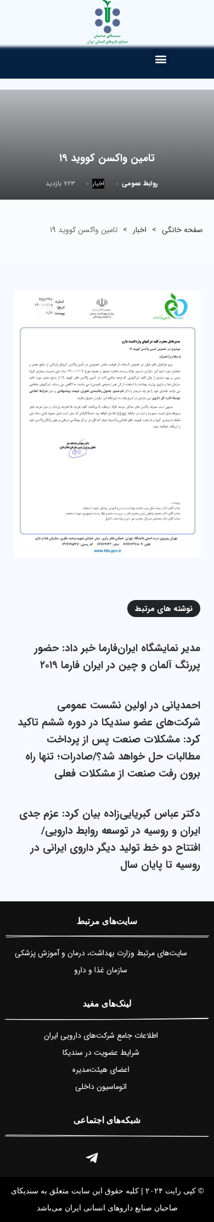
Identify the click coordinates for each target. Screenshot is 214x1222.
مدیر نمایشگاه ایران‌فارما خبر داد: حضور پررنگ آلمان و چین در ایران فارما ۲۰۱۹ (117, 657)
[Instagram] (122, 1157)
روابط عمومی (140, 183)
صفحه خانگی (182, 230)
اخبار (98, 184)
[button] (160, 58)
